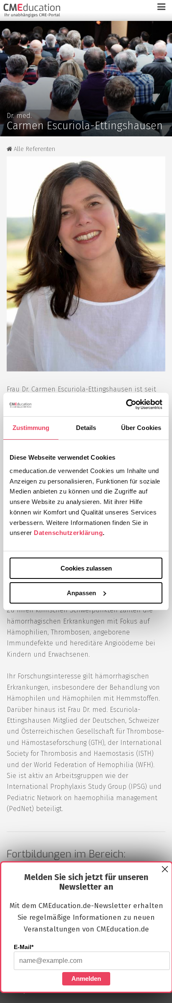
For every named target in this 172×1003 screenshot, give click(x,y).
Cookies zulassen (86, 568)
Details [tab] (86, 427)
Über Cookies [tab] (141, 427)
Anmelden (86, 978)
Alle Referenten (33, 149)
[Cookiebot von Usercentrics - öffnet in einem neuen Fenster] (125, 404)
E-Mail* (23, 947)
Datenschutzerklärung (68, 532)
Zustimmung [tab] (31, 427)
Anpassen (81, 592)
